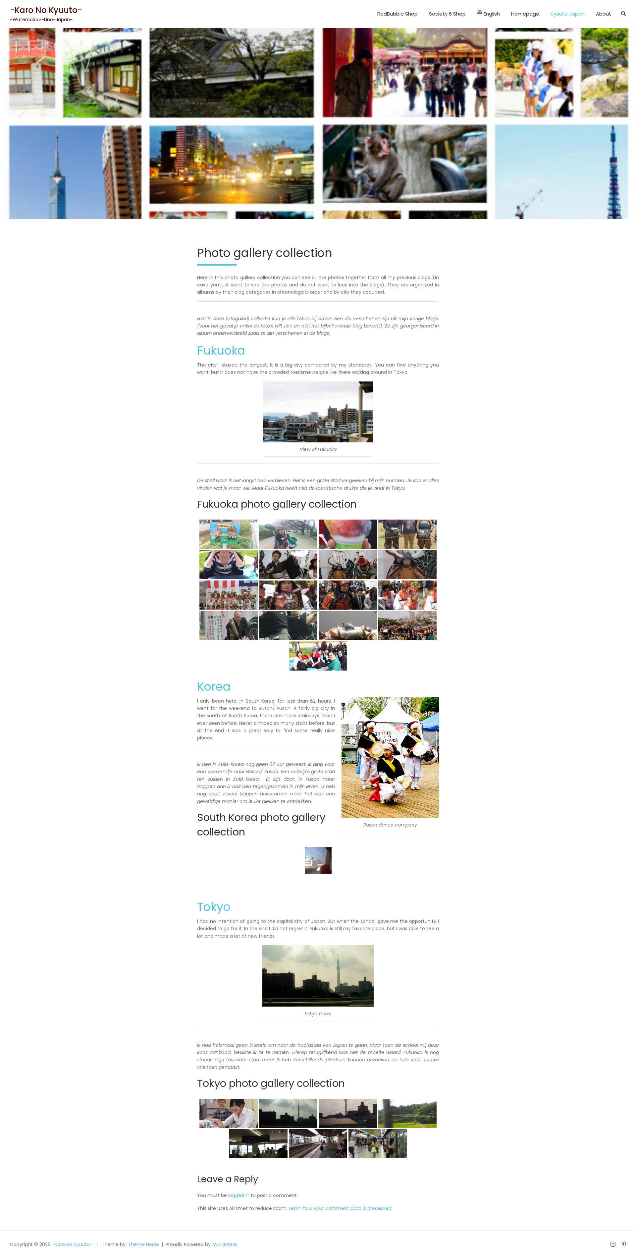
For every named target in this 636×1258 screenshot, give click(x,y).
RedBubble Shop (397, 13)
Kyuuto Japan (568, 13)
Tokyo (214, 907)
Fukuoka (221, 350)
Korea (214, 687)
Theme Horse (143, 1244)
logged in (238, 1195)
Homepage (525, 13)
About (603, 13)
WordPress (225, 1244)
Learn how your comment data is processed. (341, 1208)
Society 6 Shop (447, 13)
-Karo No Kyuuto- (46, 10)
